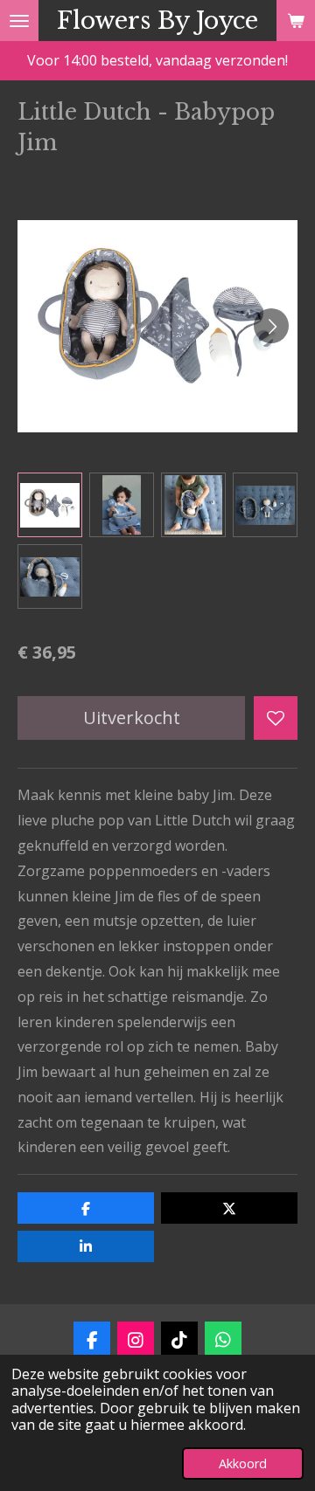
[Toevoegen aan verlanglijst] (276, 718)
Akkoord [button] (243, 1463)
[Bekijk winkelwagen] (295, 20)
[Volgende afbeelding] (271, 325)
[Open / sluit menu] (19, 20)
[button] (50, 505)
